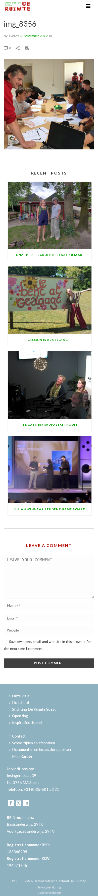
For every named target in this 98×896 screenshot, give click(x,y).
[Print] (29, 47)
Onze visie (20, 696)
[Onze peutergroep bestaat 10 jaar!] (49, 215)
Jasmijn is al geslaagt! (50, 340)
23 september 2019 (33, 36)
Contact (19, 736)
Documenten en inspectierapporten (41, 749)
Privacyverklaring (49, 887)
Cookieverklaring (49, 892)
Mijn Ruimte (22, 756)
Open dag (20, 715)
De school (20, 702)
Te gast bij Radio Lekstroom (49, 424)
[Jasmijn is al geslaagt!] (49, 300)
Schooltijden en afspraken (33, 743)
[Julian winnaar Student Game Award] (49, 469)
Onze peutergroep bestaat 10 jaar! (50, 255)
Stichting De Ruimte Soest (34, 709)
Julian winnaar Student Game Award (49, 509)
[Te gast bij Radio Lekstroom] (49, 385)
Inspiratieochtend (27, 722)
